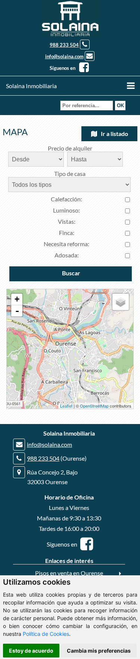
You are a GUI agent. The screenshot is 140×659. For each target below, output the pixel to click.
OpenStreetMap (94, 406)
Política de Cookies (46, 634)
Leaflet (66, 406)
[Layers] (120, 302)
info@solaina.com (64, 56)
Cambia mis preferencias (99, 650)
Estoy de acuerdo (31, 650)
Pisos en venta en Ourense (69, 572)
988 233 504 (64, 45)
